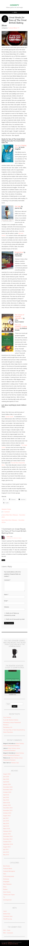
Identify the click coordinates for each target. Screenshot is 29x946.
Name (6, 594)
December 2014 (7, 836)
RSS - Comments (8, 933)
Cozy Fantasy (7, 717)
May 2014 (6, 854)
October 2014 (7, 841)
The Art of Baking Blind (20, 146)
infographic (6, 881)
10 (5, 17)
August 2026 (6, 774)
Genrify (14, 5)
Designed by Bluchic (13, 943)
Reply (3, 560)
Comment (7, 580)
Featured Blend (12, 28)
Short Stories (7, 892)
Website (6, 607)
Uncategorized (7, 900)
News (5, 887)
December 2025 (7, 787)
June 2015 (6, 821)
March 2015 (6, 828)
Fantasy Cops (15, 762)
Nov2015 (5, 19)
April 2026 (6, 782)
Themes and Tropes (9, 894)
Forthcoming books (8, 876)
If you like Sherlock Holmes (10, 720)
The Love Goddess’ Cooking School (21, 326)
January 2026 (7, 784)
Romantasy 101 (7, 727)
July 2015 (5, 818)
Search (14, 706)
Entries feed (6, 913)
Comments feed (7, 916)
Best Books (6, 866)
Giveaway (6, 879)
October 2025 (7, 792)
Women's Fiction (6, 509)
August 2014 (6, 847)
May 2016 (6, 800)
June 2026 (6, 776)
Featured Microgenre (9, 871)
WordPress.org (7, 919)
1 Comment (6, 512)
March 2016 (6, 802)
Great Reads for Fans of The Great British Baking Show (14, 21)
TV (18, 28)
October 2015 (7, 813)
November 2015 (7, 810)
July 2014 (5, 849)
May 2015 (6, 823)
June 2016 (6, 797)
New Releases (7, 884)
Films (4, 874)
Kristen (8, 536)
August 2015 (6, 815)
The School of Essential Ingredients (19, 316)
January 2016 (7, 805)
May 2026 (6, 779)
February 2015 (7, 831)
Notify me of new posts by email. (15, 619)
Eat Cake (18, 206)
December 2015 (7, 808)
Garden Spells (9, 416)
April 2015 (6, 826)
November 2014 (7, 839)
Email (6, 601)
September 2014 (8, 844)
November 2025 (7, 789)
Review (5, 889)
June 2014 (6, 852)
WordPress (4, 943)
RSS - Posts (6, 930)
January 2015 (7, 834)
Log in (5, 911)
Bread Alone (19, 252)
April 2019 (6, 795)
